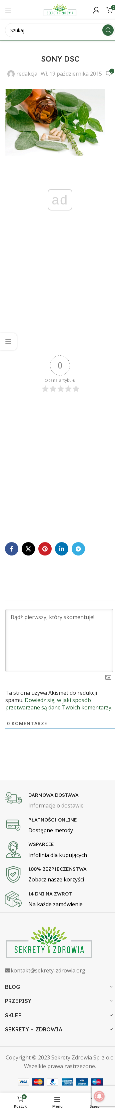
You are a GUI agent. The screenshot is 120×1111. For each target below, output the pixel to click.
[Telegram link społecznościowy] (78, 549)
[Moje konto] (96, 10)
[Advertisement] (60, 293)
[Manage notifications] (99, 1096)
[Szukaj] (108, 30)
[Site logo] (60, 9)
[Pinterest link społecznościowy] (45, 549)
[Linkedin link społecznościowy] (61, 549)
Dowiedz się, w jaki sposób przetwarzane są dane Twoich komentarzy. (58, 703)
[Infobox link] (60, 801)
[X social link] (28, 549)
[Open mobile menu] (8, 10)
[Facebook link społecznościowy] (11, 549)
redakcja (26, 73)
